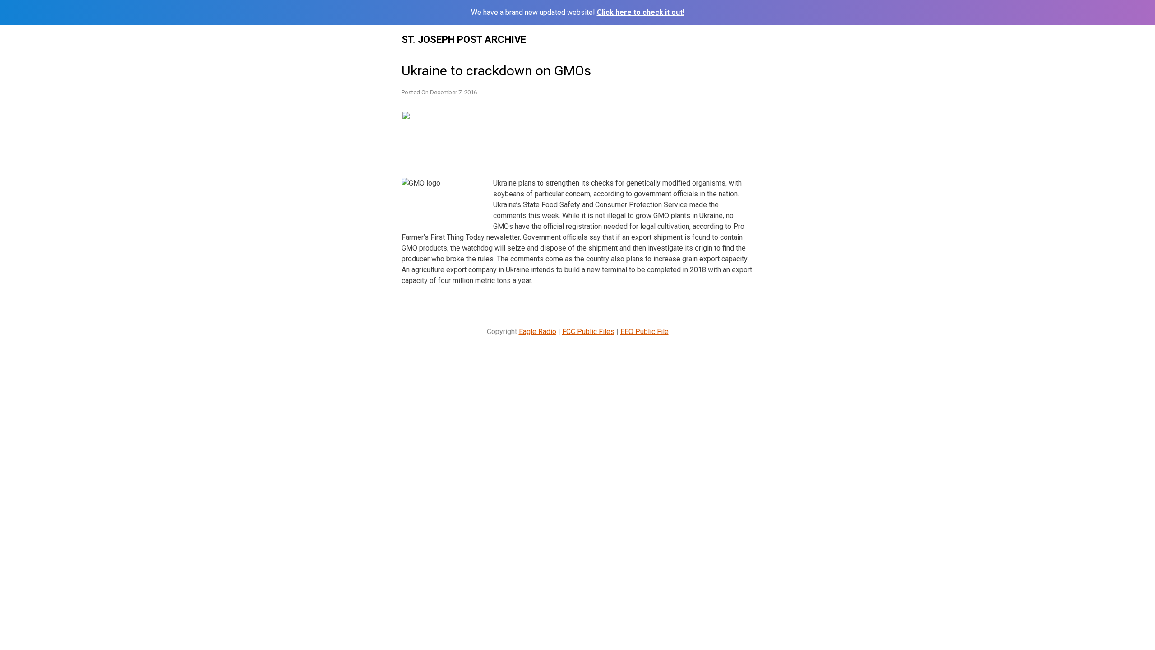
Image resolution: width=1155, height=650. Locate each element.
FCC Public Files (588, 331)
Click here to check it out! (640, 12)
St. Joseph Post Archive (464, 39)
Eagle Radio (537, 331)
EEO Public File (644, 331)
